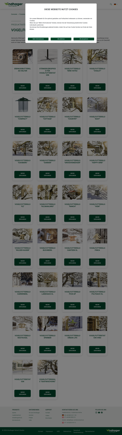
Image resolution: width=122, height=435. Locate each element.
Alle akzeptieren (83, 39)
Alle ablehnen (61, 39)
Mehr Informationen (38, 39)
